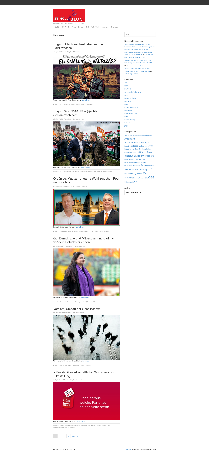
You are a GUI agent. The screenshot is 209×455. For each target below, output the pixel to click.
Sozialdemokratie (58, 427)
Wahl (91, 104)
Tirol (151, 169)
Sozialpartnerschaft (148, 165)
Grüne (93, 425)
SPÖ (126, 169)
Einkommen (144, 145)
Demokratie (71, 104)
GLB (76, 302)
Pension (132, 159)
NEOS (101, 425)
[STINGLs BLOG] (69, 15)
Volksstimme (128, 123)
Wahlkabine (71, 427)
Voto (65, 427)
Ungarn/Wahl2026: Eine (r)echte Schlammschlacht (75, 113)
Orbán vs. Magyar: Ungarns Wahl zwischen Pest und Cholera (86, 180)
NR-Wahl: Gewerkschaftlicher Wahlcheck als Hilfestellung (83, 374)
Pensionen (141, 159)
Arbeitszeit (129, 138)
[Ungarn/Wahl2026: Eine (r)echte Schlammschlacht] (86, 143)
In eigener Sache (130, 98)
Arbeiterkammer (138, 135)
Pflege (137, 162)
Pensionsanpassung (129, 162)
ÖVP (108, 425)
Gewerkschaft (146, 149)
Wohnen (141, 177)
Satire (126, 117)
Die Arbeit (65, 27)
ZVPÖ (126, 126)
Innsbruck (129, 155)
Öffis (146, 178)
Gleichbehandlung (130, 152)
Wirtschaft (129, 177)
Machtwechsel (80, 104)
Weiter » (75, 436)
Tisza (100, 231)
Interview (105, 27)
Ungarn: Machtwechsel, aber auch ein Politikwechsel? (79, 46)
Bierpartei (77, 425)
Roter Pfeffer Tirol (92, 27)
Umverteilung (130, 173)
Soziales (137, 165)
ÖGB (104, 425)
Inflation (149, 152)
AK (125, 135)
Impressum (115, 27)
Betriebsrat (90, 302)
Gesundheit (138, 149)
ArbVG (85, 302)
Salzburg (143, 163)
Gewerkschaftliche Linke (67, 302)
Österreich (88, 365)
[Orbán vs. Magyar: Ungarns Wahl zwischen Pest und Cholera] (86, 207)
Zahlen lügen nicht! (131, 74)
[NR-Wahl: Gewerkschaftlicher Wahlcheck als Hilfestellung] (86, 401)
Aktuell (76, 231)
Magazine (129, 449)
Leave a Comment (78, 119)
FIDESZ (91, 231)
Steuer (131, 170)
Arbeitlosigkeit (147, 136)
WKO (136, 178)
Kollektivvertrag (142, 155)
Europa (101, 171)
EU (98, 171)
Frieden (132, 149)
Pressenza (128, 110)
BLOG (57, 27)
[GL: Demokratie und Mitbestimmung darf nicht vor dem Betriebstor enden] (86, 272)
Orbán (96, 231)
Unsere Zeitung (77, 27)
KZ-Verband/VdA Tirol (131, 107)
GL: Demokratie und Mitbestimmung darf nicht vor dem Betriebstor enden (84, 240)
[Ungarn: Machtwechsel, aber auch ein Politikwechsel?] (86, 76)
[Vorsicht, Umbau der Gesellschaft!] (86, 337)
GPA (137, 152)
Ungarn (87, 104)
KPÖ (97, 425)
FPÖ (89, 425)
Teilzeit (136, 170)
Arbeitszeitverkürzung (135, 142)
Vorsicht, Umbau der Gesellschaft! (76, 308)
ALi (125, 83)
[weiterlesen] (86, 100)
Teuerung (142, 169)
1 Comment (76, 52)
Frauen (127, 148)
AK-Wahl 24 (131, 135)
